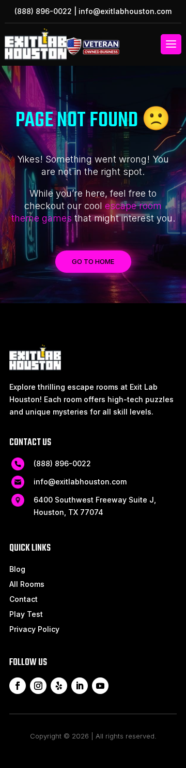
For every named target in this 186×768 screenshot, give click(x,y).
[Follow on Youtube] (100, 685)
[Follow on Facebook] (17, 685)
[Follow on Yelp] (59, 685)
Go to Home (93, 261)
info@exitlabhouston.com (125, 11)
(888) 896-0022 (43, 11)
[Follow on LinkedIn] (79, 685)
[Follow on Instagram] (38, 685)
